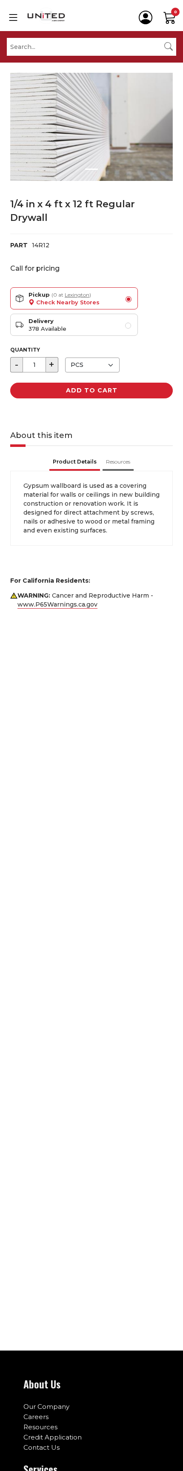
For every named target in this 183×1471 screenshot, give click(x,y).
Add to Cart (91, 390)
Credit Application (52, 1437)
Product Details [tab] (75, 461)
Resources (40, 1427)
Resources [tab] (118, 461)
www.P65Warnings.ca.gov (57, 604)
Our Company (46, 1406)
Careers (36, 1417)
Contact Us (41, 1447)
